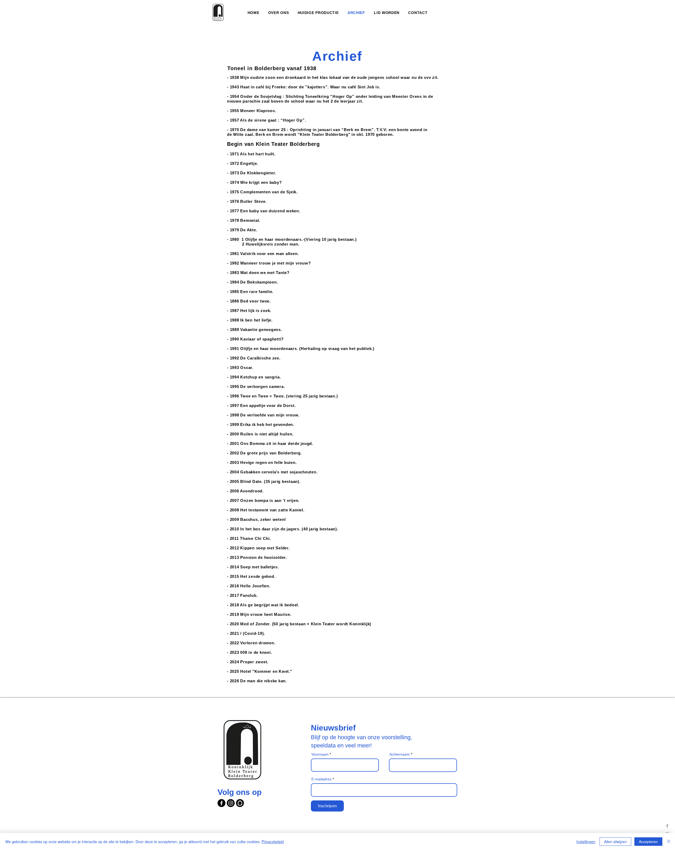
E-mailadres (321, 779)
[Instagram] (231, 803)
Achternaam (399, 754)
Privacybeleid (273, 841)
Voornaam (320, 754)
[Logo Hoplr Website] (240, 803)
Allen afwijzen (615, 841)
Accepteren (648, 841)
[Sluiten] (669, 841)
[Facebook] (667, 825)
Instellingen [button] (585, 841)
